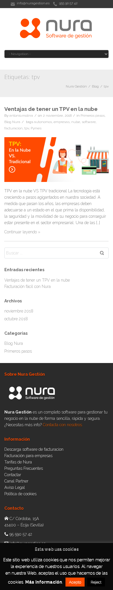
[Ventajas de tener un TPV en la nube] (56, 159)
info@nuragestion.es (33, 3)
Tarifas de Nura (18, 462)
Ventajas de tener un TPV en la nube (51, 109)
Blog (95, 86)
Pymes (36, 128)
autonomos (43, 122)
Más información (43, 582)
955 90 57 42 (68, 3)
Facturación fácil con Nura (27, 286)
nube (75, 122)
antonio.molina (21, 115)
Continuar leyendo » (22, 232)
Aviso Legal (14, 487)
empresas (62, 122)
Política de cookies (20, 494)
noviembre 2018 (18, 311)
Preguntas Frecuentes (23, 468)
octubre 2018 (16, 319)
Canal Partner (16, 481)
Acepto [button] (75, 582)
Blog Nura (12, 122)
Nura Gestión (76, 86)
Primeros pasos (93, 115)
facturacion (13, 128)
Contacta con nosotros (62, 425)
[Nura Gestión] (56, 28)
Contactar (12, 474)
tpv (106, 86)
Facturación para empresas (28, 455)
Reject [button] (96, 582)
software (89, 122)
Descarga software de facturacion (33, 449)
